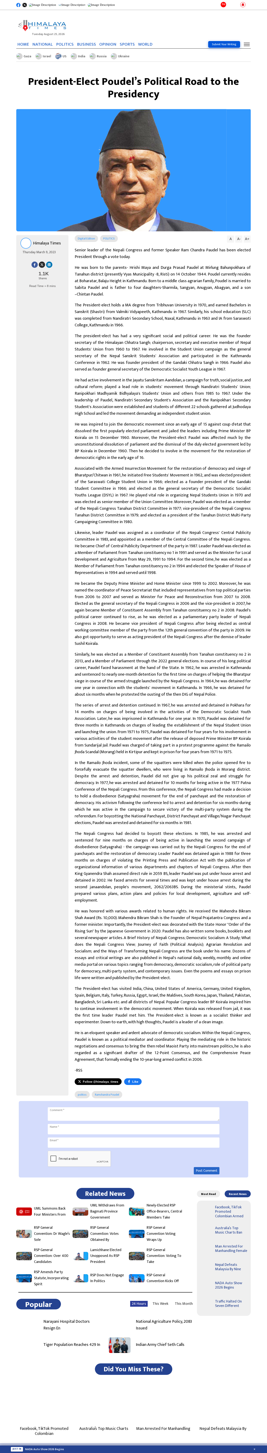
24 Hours (139, 1304)
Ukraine (124, 56)
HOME (23, 44)
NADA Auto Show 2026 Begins (228, 1285)
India (81, 56)
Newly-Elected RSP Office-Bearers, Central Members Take (164, 1211)
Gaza (27, 56)
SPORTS (127, 44)
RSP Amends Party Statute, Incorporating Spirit (51, 1278)
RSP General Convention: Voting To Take (164, 1256)
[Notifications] (243, 5)
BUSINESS (86, 44)
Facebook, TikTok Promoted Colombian (44, 1431)
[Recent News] (230, 5)
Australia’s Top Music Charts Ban (228, 1230)
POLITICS (65, 44)
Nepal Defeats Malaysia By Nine (228, 1267)
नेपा (223, 4)
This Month (184, 1304)
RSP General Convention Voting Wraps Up (161, 1234)
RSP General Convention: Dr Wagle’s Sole (52, 1234)
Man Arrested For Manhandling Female (231, 1248)
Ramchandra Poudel (107, 1094)
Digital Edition (86, 238)
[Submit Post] (236, 5)
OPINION (107, 44)
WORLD (145, 44)
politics (82, 1094)
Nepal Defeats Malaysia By (222, 1428)
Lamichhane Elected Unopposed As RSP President (105, 1256)
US (65, 56)
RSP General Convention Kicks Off (163, 1278)
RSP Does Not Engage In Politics (107, 1278)
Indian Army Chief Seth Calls (160, 1344)
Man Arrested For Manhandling (163, 1428)
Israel (47, 56)
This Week (160, 1304)
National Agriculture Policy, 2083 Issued (164, 1325)
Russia (102, 56)
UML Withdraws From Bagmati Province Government (107, 1211)
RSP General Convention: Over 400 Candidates (51, 1256)
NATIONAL (42, 44)
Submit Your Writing (224, 44)
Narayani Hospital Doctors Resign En (66, 1325)
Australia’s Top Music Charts (103, 1428)
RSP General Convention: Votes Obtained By (104, 1234)
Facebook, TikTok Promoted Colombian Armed (229, 1211)
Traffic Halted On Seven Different (228, 1303)
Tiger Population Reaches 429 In (71, 1344)
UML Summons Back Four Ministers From (50, 1212)
